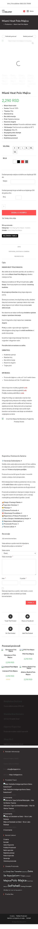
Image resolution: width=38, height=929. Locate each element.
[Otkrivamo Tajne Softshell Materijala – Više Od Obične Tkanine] (19, 801)
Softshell (14, 886)
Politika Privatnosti (9, 847)
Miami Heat (10, 230)
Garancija (6, 858)
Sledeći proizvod (28, 36)
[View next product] (34, 36)
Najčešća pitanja (8, 853)
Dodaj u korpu (19, 213)
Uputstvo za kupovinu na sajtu (16, 918)
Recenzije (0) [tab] (19, 256)
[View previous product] (3, 36)
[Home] (2, 24)
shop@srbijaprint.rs (13, 769)
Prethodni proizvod (10, 36)
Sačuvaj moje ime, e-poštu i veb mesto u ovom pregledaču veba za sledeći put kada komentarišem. (17, 593)
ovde (25, 388)
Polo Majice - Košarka (23, 228)
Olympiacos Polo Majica (10, 656)
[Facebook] (4, 899)
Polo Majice (12, 228)
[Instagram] (4, 905)
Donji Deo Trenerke (13, 871)
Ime (4, 578)
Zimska (5, 890)
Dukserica (24, 871)
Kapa (23, 876)
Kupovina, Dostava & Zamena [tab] (19, 251)
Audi (4, 871)
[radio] (14, 148)
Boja (5, 158)
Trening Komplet (25, 886)
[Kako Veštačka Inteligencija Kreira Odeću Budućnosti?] (19, 785)
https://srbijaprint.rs (15, 775)
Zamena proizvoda (9, 861)
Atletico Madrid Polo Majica (28, 673)
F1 (20, 876)
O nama (6, 839)
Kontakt (6, 842)
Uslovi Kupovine (8, 845)
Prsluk (28, 881)
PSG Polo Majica (28, 654)
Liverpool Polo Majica (10, 671)
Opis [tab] (19, 247)
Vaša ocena (6, 550)
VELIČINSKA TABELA (10, 236)
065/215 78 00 (25, 3)
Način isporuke (8, 850)
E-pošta (23, 578)
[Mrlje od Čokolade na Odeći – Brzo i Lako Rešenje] (19, 818)
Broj (4, 197)
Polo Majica (18, 230)
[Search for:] (34, 11)
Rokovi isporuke (8, 855)
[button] (9, 218)
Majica (7, 880)
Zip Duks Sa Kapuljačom (15, 890)
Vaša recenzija (7, 557)
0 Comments (7, 798)
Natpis (5, 181)
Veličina (6, 146)
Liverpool (27, 876)
